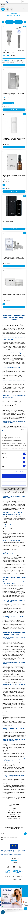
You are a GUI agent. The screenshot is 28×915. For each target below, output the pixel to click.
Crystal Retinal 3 (12, 60)
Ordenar (25, 9)
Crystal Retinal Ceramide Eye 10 (8, 106)
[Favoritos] (16, 1)
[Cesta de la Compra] (23, 1)
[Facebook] (8, 866)
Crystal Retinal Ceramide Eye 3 (8, 103)
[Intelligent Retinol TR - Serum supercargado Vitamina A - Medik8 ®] (14, 162)
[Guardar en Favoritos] (3, 27)
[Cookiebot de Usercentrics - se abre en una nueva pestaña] (20, 430)
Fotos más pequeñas (11, 9)
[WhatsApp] (20, 866)
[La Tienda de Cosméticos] (7, 1)
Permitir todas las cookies (14, 476)
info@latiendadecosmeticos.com (16, 879)
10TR (4, 188)
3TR (9, 188)
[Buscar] (26, 1)
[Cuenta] (19, 1)
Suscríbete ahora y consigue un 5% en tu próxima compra (14, 828)
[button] (2, 22)
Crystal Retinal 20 (13, 62)
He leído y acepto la (10, 837)
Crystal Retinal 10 (6, 62)
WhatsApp (3, 912)
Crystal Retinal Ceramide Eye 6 (8, 104)
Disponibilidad (14, 307)
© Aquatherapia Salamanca (13, 886)
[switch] (24, 458)
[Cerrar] (21, 889)
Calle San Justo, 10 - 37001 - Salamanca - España (14, 876)
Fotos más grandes (7, 9)
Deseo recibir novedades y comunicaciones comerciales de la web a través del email (14, 839)
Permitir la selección (14, 479)
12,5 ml (7, 304)
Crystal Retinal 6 (19, 60)
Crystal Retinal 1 (6, 60)
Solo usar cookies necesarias (14, 484)
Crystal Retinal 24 (21, 62)
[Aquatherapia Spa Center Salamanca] (14, 871)
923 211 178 (7, 879)
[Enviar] (25, 833)
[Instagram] (14, 866)
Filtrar (25, 908)
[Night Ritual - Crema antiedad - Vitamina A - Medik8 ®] (14, 281)
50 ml (4, 304)
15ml (3, 184)
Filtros (3, 9)
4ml (6, 184)
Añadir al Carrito (14, 65)
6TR (6, 188)
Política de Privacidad (13, 837)
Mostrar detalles (20, 471)
